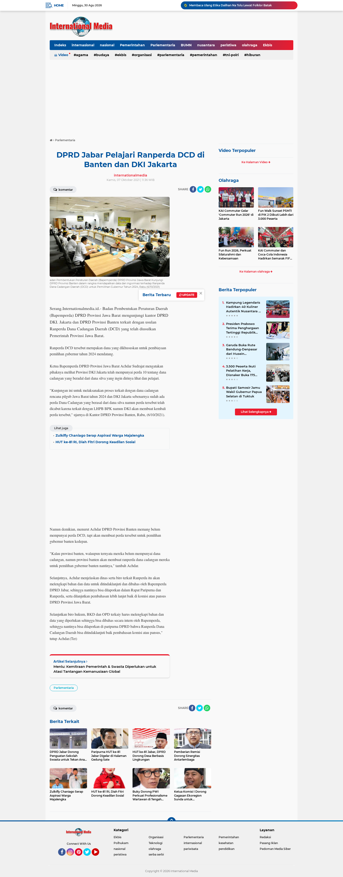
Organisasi (143, 55)
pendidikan (226, 849)
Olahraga (229, 180)
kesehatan (226, 843)
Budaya (102, 55)
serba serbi (156, 854)
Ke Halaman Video (255, 162)
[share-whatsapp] (208, 189)
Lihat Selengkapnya (255, 411)
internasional (83, 45)
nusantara (206, 45)
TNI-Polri (232, 55)
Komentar (65, 189)
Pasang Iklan (269, 843)
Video (63, 55)
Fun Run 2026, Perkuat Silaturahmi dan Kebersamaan (235, 254)
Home (58, 5)
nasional (107, 45)
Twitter (89, 858)
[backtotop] (171, 821)
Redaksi (265, 837)
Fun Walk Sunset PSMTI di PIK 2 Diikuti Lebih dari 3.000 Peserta (275, 214)
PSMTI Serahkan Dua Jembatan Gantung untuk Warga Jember (233, 5)
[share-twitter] (200, 189)
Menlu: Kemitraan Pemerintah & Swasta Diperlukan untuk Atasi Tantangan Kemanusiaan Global (104, 669)
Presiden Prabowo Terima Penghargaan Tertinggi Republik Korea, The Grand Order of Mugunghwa (243, 328)
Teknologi (155, 843)
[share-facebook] (193, 189)
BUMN (186, 45)
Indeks (60, 45)
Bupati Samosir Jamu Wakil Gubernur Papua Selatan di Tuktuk (244, 392)
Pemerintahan (132, 45)
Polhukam (121, 843)
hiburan (253, 55)
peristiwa (228, 45)
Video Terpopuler (237, 150)
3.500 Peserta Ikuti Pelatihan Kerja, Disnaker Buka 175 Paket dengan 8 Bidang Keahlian (241, 370)
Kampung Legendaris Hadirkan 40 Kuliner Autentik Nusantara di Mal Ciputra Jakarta (244, 307)
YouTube (98, 858)
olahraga (249, 45)
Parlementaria (162, 45)
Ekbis (267, 45)
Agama (82, 55)
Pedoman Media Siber (275, 849)
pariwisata (191, 849)
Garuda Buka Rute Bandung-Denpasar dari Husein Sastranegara (241, 349)
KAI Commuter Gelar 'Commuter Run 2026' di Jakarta (236, 214)
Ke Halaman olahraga (254, 271)
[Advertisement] (171, 96)
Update (188, 295)
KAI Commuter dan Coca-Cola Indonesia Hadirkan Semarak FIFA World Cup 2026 (275, 254)
